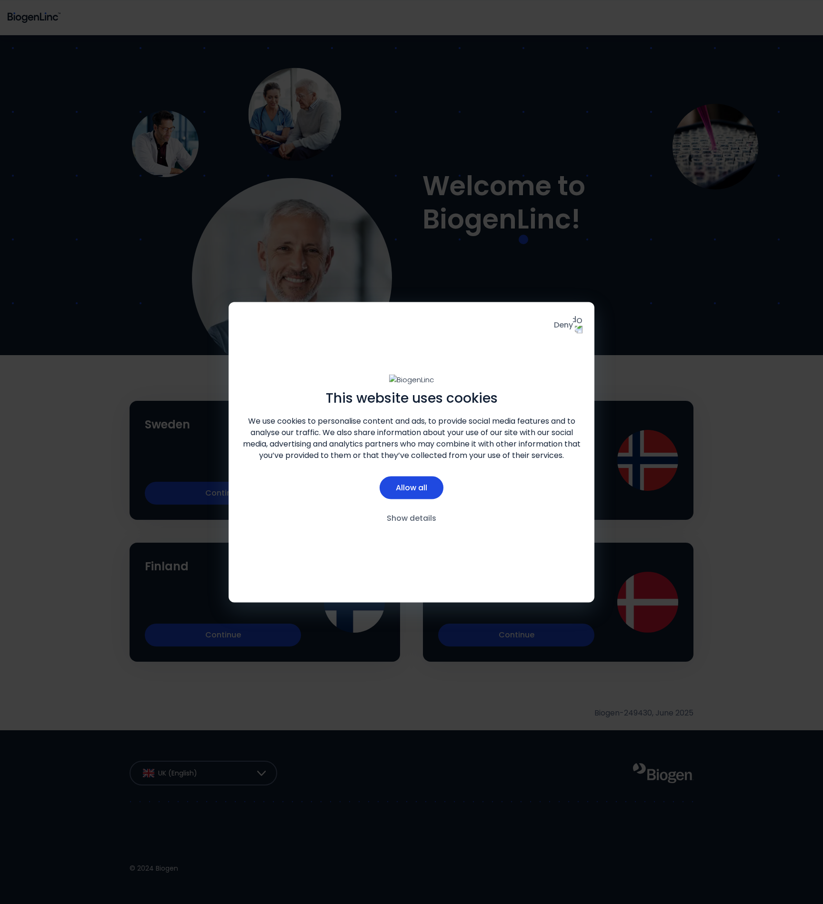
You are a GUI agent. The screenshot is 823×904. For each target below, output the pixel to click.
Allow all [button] (411, 487)
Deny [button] (563, 324)
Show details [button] (411, 518)
